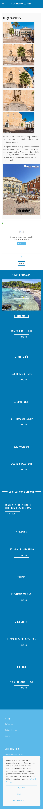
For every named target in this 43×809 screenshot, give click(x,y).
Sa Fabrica (9, 724)
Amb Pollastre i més (21, 373)
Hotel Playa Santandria (21, 418)
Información (21, 296)
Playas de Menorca (21, 275)
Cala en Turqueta (21, 290)
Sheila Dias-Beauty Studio (21, 549)
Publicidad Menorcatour (14, 754)
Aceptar (21, 243)
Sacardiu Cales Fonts (21, 331)
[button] (3, 4)
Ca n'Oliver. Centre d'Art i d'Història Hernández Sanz (18, 506)
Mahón (21, 263)
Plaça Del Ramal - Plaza (21, 682)
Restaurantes (21, 316)
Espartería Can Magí (21, 594)
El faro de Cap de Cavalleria (21, 639)
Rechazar (21, 794)
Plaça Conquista (12, 18)
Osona (7, 736)
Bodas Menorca (11, 730)
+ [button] (18, 32)
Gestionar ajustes (21, 800)
